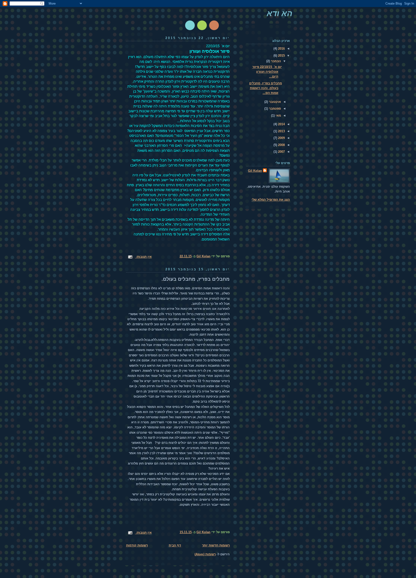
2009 (281, 138)
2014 (281, 124)
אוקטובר (274, 102)
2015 (281, 55)
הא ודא (279, 13)
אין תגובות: (143, 257)
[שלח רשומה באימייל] (130, 257)
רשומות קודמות (137, 545)
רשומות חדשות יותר (216, 545)
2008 (281, 145)
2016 (281, 48)
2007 (281, 151)
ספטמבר (274, 108)
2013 (281, 131)
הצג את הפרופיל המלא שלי (271, 199)
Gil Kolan (255, 171)
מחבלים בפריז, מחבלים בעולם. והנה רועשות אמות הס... (265, 88)
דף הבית (175, 545)
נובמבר (275, 61)
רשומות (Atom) (205, 554)
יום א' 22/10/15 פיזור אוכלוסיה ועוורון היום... (267, 71)
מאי (278, 115)
